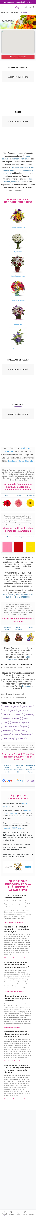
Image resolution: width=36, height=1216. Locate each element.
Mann (13, 710)
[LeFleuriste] (17, 7)
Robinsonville (27, 706)
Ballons (30, 627)
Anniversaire (8, 595)
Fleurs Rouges (19, 537)
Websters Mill (27, 735)
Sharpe (5, 722)
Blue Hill (17, 718)
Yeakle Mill (6, 735)
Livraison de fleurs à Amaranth (14, 958)
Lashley (16, 706)
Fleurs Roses (7, 537)
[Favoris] (26, 7)
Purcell (5, 710)
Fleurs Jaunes (30, 537)
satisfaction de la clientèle (21, 461)
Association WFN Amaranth (13, 828)
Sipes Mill (25, 722)
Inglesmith (17, 714)
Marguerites (30, 495)
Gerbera (19, 495)
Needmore (6, 718)
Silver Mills (6, 714)
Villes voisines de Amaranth (13, 922)
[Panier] (29, 7)
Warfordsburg (24, 710)
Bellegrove (29, 714)
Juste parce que (22, 595)
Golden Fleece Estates (10, 727)
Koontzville (21, 739)
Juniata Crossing (8, 739)
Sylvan (16, 735)
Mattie (26, 718)
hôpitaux (26, 686)
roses (13, 182)
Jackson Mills (7, 731)
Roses (7, 495)
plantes (21, 182)
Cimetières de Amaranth (12, 1061)
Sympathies (24, 597)
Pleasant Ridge (20, 731)
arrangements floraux (20, 159)
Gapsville (24, 727)
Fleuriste (14, 12)
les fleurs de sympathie (21, 167)
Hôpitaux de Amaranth (12, 1027)
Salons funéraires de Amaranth (14, 991)
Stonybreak (6, 706)
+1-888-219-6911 (26, 2)
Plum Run (15, 722)
